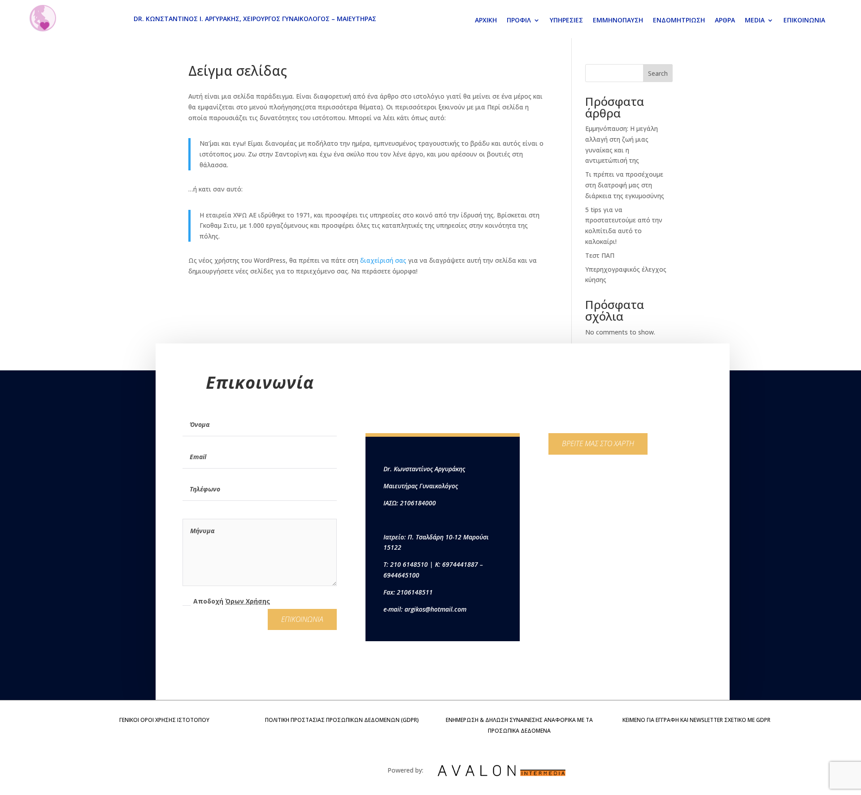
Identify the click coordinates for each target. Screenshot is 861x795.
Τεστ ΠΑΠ (599, 255)
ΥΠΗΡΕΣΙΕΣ (566, 20)
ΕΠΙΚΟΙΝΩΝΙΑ (804, 20)
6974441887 (460, 564)
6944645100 (401, 575)
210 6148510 (409, 564)
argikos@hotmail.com (435, 609)
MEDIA (755, 20)
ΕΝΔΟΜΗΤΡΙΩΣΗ (679, 20)
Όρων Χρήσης (247, 601)
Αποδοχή (231, 601)
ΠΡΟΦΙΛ (519, 20)
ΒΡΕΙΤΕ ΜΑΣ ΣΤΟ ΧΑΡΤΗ (598, 443)
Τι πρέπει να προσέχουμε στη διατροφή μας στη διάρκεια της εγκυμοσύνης (624, 185)
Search (658, 73)
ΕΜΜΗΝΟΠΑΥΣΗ (618, 20)
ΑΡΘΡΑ (725, 20)
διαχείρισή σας (383, 260)
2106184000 (418, 503)
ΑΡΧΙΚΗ (486, 20)
